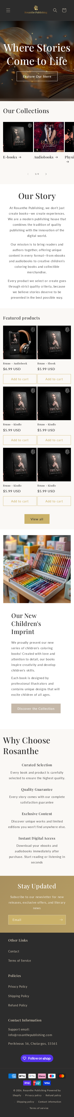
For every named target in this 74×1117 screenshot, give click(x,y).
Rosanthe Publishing (34, 1090)
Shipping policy (25, 1101)
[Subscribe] (61, 920)
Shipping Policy (18, 996)
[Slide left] (27, 174)
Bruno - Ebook (46, 363)
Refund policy (53, 1095)
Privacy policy (33, 1095)
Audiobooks (44, 157)
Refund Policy (17, 1005)
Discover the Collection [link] (35, 708)
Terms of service (39, 1108)
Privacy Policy (17, 986)
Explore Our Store (37, 76)
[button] (8, 10)
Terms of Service (19, 960)
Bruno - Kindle (12, 424)
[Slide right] (46, 174)
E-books (10, 157)
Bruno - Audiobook (15, 363)
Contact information (49, 1101)
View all (37, 519)
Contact (13, 951)
